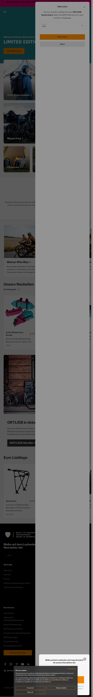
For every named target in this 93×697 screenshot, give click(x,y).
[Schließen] (85, 659)
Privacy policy (72, 669)
